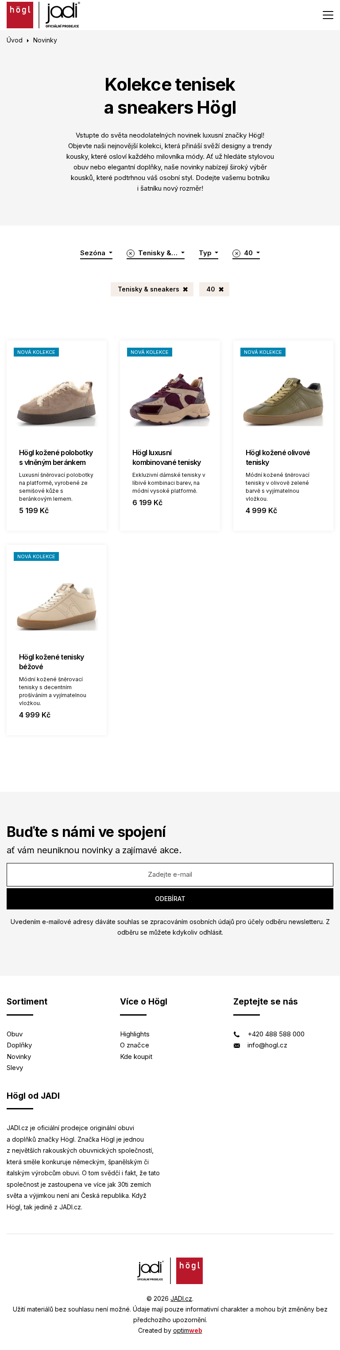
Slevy (15, 1067)
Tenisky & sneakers (148, 289)
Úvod (15, 40)
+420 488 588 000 (276, 1034)
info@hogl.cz (267, 1045)
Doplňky (19, 1045)
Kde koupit (136, 1056)
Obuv (15, 1034)
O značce (134, 1045)
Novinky (19, 1056)
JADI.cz (181, 1298)
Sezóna (93, 253)
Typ (206, 253)
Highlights (135, 1034)
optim (187, 1330)
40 (210, 289)
